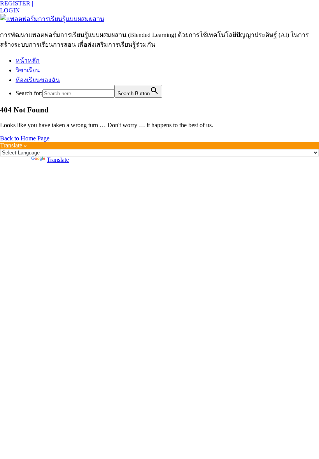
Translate (58, 159)
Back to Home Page (24, 138)
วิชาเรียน (28, 70)
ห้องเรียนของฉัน (38, 80)
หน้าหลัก (28, 60)
